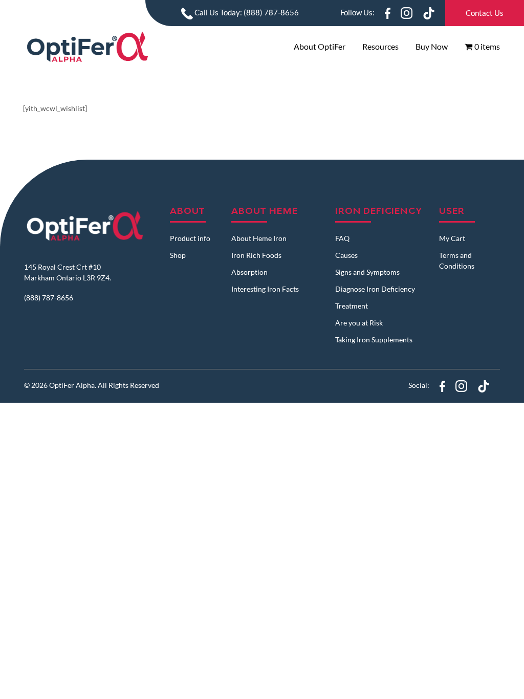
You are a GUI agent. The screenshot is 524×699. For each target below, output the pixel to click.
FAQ (342, 238)
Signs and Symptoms (367, 272)
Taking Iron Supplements (373, 339)
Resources (380, 46)
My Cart (452, 238)
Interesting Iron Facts (265, 289)
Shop (178, 255)
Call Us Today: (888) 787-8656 (246, 12)
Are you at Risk (359, 322)
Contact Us (485, 12)
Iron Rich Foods (256, 255)
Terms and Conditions (456, 260)
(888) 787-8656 (48, 297)
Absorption (249, 272)
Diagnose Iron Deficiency (375, 289)
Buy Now (432, 46)
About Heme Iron (259, 238)
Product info (190, 238)
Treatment (351, 305)
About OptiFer (319, 46)
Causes (346, 255)
